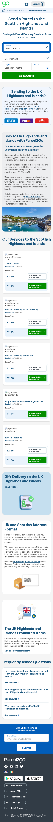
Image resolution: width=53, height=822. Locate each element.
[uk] (6, 772)
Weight (36, 65)
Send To (7, 56)
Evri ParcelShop (13, 437)
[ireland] (11, 772)
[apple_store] (34, 778)
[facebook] (6, 766)
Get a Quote (26, 75)
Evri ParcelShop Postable (19, 355)
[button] (16, 66)
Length (7, 65)
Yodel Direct (12, 263)
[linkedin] (16, 766)
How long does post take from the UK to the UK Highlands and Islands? (26, 691)
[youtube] (11, 766)
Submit (26, 747)
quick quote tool (32, 196)
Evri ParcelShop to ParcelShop (21, 309)
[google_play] (13, 778)
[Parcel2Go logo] (8, 4)
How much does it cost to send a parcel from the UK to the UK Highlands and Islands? (26, 674)
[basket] (26, 4)
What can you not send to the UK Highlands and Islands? (22, 707)
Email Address (11, 736)
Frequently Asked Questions (26, 662)
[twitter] (21, 766)
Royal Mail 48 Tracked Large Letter (24, 401)
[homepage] (3, 10)
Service (8, 45)
